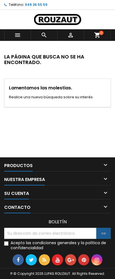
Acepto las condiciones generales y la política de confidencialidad (58, 245)
